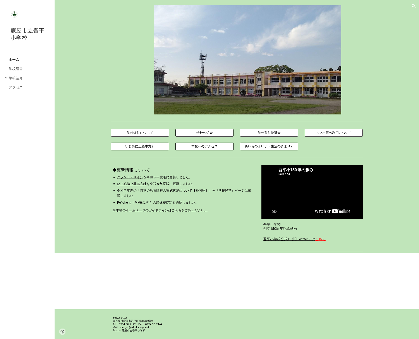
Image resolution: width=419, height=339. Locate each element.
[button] (414, 6)
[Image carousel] (247, 59)
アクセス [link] (16, 87)
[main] (183, 190)
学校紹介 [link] (16, 78)
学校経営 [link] (16, 68)
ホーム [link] (14, 59)
